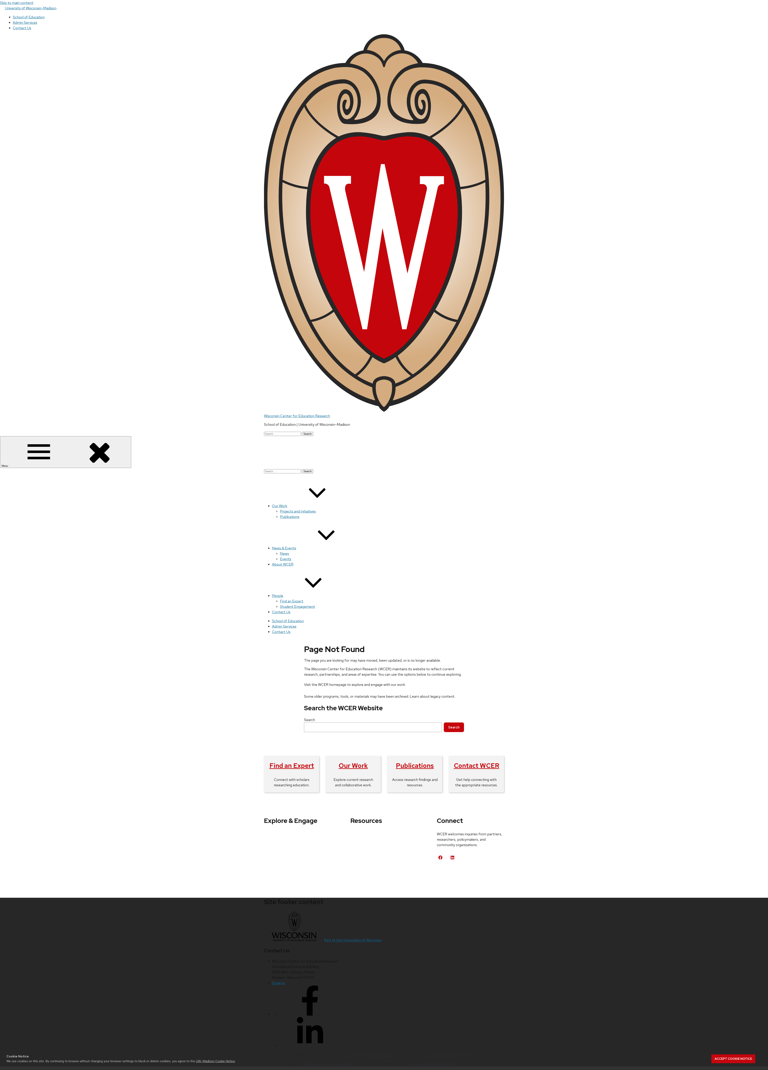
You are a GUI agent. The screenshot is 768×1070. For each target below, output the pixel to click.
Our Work (279, 506)
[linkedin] (310, 1045)
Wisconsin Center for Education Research (297, 416)
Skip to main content (16, 2)
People (277, 595)
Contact (448, 872)
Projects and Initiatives (298, 511)
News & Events (284, 548)
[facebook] (310, 1014)
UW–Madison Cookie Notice (215, 1061)
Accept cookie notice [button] (733, 1059)
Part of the (352, 940)
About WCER (282, 564)
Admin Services (25, 22)
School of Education (29, 17)
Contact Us (22, 28)
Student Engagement (297, 606)
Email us (278, 983)
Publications (289, 516)
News (284, 553)
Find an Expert (291, 601)
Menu (5, 465)
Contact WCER (476, 765)
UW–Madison (30, 8)
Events (285, 559)
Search (309, 719)
